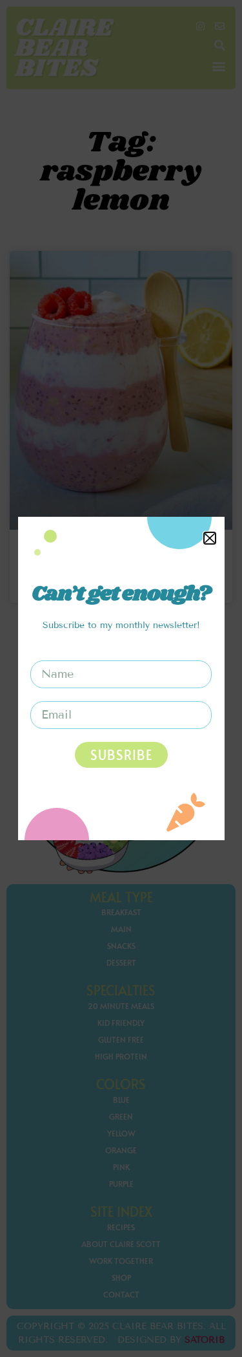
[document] (121, 678)
